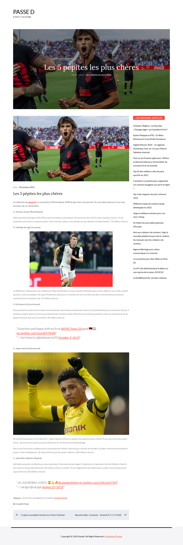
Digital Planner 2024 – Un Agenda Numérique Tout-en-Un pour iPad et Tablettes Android (150, 148)
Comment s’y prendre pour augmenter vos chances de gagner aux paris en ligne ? (151, 185)
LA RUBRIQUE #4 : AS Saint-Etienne (150, 278)
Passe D (24, 11)
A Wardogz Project (113, 536)
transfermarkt (60, 498)
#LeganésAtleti (68, 482)
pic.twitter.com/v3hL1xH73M (98, 482)
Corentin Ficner (22, 504)
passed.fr (32, 202)
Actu (15, 187)
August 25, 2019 (53, 487)
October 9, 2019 (69, 337)
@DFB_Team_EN (71, 328)
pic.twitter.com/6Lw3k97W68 (36, 333)
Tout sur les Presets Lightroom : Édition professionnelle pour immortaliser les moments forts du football (151, 162)
